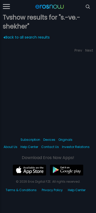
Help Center (29, 147)
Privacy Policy (52, 190)
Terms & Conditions (21, 190)
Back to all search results (27, 37)
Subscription (30, 139)
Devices (49, 139)
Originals (65, 139)
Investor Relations (76, 147)
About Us (10, 147)
